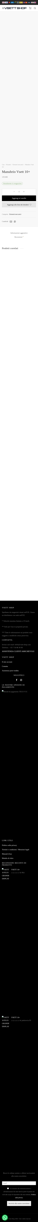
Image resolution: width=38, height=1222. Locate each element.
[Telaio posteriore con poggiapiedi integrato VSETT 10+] (10, 333)
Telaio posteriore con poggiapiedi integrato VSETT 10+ (9, 411)
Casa (3, 164)
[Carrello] (30, 8)
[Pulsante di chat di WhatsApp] (5, 1218)
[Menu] (3, 8)
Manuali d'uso (7, 854)
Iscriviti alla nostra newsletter (19, 1203)
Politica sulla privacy (9, 845)
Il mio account (7, 662)
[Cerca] (35, 8)
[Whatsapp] (15, 221)
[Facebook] (16, 680)
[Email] (11, 221)
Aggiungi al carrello (19, 198)
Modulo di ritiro (7, 858)
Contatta (5, 666)
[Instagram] (21, 680)
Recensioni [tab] (19, 237)
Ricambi (8, 164)
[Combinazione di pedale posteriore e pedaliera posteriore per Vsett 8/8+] (10, 500)
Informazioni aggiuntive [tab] (19, 233)
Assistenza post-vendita (10, 671)
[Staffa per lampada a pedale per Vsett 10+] (28, 333)
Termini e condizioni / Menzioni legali (15, 850)
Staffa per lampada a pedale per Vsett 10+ (27, 410)
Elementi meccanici (18, 164)
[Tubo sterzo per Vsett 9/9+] (28, 500)
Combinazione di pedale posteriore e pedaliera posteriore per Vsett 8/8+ (9, 580)
